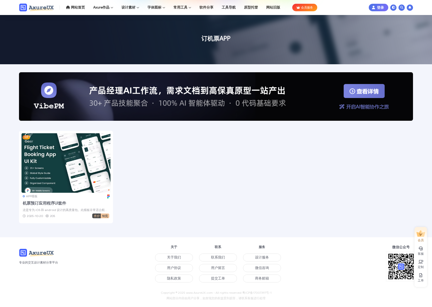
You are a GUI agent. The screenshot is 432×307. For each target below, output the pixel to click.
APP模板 (32, 196)
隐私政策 (174, 278)
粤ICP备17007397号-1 (257, 292)
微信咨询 (262, 268)
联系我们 (218, 257)
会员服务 (307, 7)
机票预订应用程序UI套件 (44, 203)
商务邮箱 (262, 278)
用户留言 (218, 268)
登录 (380, 8)
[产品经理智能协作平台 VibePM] (216, 98)
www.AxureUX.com (199, 292)
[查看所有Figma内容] (107, 196)
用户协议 (174, 268)
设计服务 (262, 257)
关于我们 (174, 257)
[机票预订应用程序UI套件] (66, 162)
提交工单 (218, 278)
